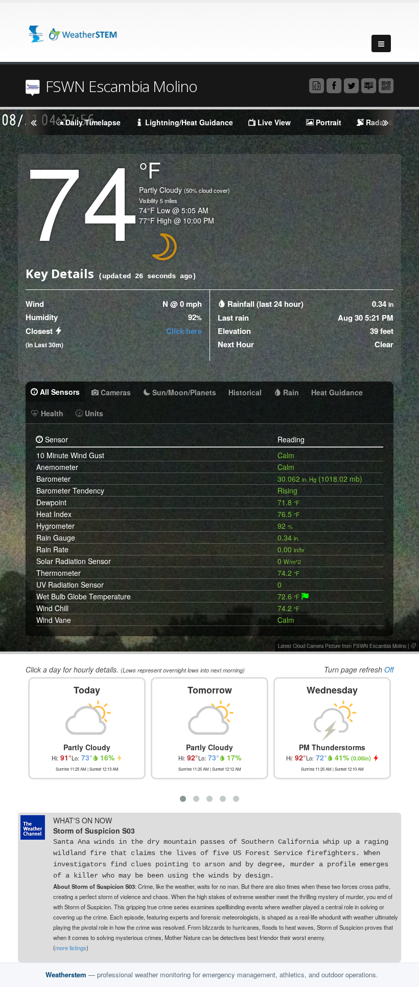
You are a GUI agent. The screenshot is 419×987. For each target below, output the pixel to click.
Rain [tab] (290, 392)
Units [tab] (93, 413)
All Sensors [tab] (59, 392)
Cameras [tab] (115, 392)
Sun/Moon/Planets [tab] (183, 392)
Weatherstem (65, 974)
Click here (184, 331)
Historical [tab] (245, 392)
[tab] (305, 596)
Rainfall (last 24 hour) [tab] (265, 303)
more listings (70, 948)
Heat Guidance (337, 392)
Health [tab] (51, 413)
